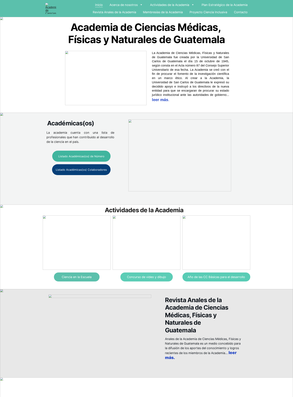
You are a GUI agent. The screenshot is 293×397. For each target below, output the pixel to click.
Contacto (241, 12)
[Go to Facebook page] (208, 385)
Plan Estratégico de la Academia (225, 5)
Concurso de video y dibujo (146, 277)
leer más (160, 99)
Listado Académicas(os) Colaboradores (81, 169)
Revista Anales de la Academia (114, 12)
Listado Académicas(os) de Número (81, 156)
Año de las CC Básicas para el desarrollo (216, 277)
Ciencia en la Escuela (77, 277)
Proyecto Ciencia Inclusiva (208, 12)
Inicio (99, 5)
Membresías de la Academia (163, 12)
